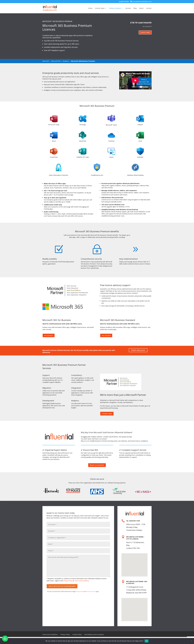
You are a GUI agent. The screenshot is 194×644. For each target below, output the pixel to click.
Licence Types (100, 8)
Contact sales (145, 32)
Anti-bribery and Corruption (94, 634)
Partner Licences (115, 8)
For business (48, 335)
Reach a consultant (97, 465)
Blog (135, 8)
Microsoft (45, 61)
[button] (5, 639)
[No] (191, 641)
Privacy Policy (68, 581)
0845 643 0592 (124, 1)
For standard (106, 335)
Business (66, 61)
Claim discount (138, 350)
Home (90, 8)
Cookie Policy (77, 634)
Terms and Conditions (81, 581)
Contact (149, 8)
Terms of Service (90, 591)
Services (128, 8)
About (141, 8)
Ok (146, 641)
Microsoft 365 (55, 61)
